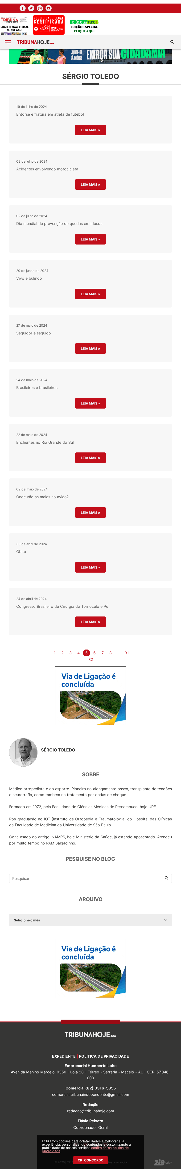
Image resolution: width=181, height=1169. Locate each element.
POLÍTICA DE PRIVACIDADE (104, 1056)
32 (90, 659)
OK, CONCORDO (90, 1160)
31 (127, 652)
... (118, 652)
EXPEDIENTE (64, 1056)
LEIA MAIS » (90, 130)
